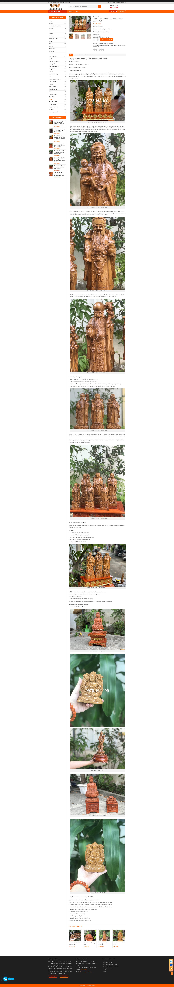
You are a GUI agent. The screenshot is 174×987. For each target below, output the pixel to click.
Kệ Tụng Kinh (52, 64)
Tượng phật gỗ (52, 104)
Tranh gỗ (51, 84)
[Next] (89, 24)
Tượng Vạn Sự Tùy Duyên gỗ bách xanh (104, 943)
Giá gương (51, 51)
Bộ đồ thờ (51, 28)
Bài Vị (50, 21)
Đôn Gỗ (50, 43)
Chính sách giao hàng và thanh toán (111, 966)
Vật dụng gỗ (51, 109)
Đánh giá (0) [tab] (77, 55)
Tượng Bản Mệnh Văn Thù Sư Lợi (118, 943)
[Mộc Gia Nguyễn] (57, 7)
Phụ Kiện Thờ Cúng (53, 74)
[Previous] (71, 24)
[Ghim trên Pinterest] (101, 50)
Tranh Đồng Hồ (52, 81)
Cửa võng (51, 33)
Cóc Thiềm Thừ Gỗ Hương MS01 (89, 943)
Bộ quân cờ (51, 31)
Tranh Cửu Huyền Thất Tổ (55, 79)
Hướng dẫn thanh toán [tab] (87, 55)
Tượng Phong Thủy (53, 107)
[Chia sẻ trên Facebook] (94, 50)
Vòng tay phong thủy (53, 112)
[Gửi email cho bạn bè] (99, 50)
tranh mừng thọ (52, 86)
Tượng (50, 99)
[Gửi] (99, 6)
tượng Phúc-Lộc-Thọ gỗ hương (107, 45)
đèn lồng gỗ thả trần (53, 38)
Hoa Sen (51, 59)
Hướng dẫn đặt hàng (120, 2)
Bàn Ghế (51, 23)
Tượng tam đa (116, 45)
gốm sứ (50, 53)
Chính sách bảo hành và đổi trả (110, 964)
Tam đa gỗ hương (98, 45)
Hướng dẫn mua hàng (107, 969)
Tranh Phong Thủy (53, 89)
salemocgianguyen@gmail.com (86, 971)
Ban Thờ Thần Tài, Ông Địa (55, 26)
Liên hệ (77, 11)
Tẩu (50, 76)
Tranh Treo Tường (53, 94)
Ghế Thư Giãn (52, 48)
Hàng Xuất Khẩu (52, 56)
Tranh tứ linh (52, 96)
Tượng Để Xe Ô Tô (53, 101)
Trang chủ (70, 11)
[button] (113, 11)
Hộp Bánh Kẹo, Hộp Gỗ (54, 61)
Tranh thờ (51, 91)
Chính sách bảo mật (111, 2)
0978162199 (84, 969)
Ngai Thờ (51, 71)
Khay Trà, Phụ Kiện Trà (54, 66)
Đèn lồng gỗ (51, 36)
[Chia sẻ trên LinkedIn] (104, 50)
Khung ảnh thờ (52, 69)
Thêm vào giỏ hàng (106, 39)
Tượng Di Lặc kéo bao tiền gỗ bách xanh (74, 943)
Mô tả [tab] (70, 55)
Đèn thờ (51, 41)
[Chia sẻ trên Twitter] (97, 50)
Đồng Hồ (51, 46)
